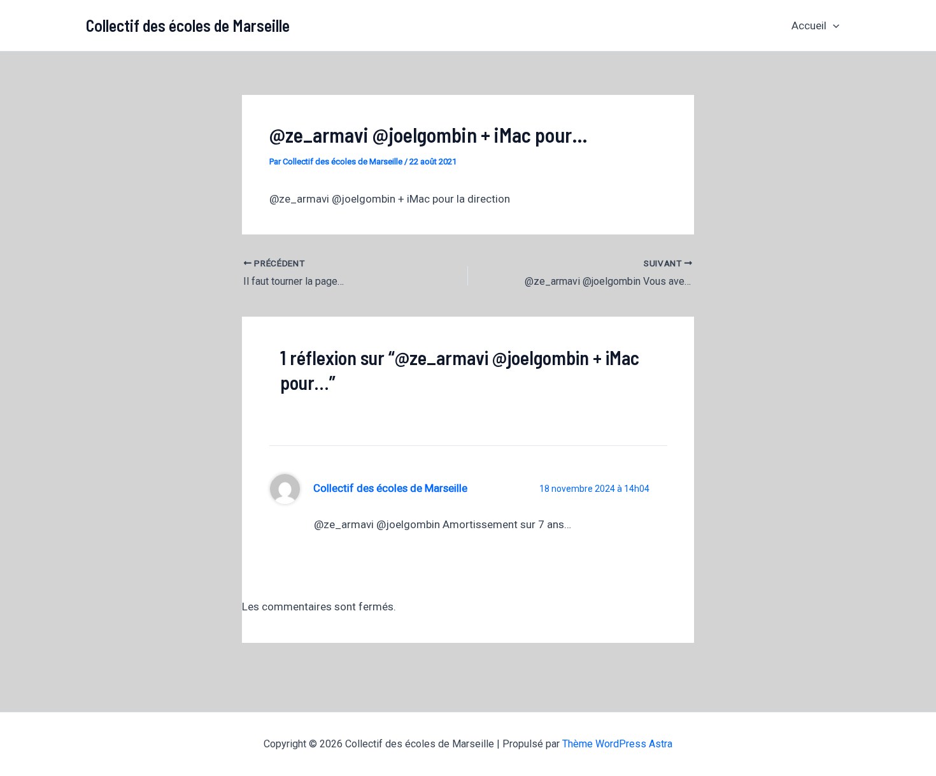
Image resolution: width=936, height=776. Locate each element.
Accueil (808, 25)
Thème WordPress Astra (617, 744)
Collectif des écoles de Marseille (188, 25)
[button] (832, 25)
